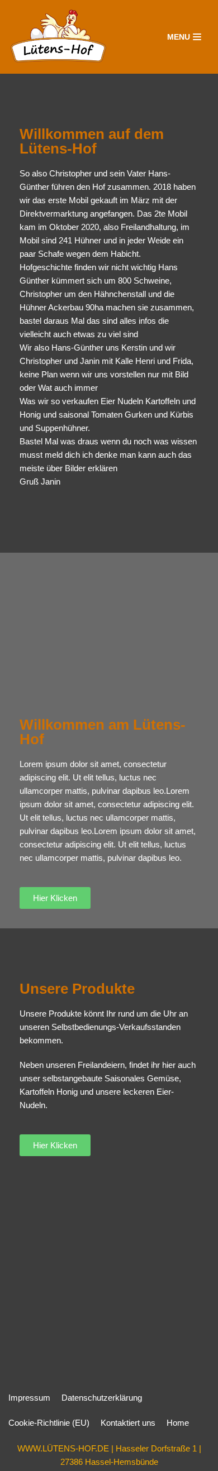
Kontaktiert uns (128, 1422)
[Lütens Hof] (58, 37)
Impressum (29, 1397)
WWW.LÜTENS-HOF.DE (63, 1448)
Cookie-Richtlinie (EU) (48, 1422)
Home (178, 1422)
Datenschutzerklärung (101, 1397)
